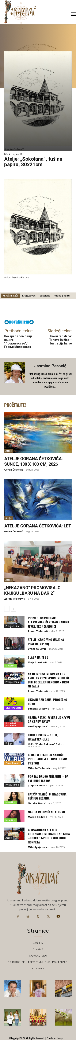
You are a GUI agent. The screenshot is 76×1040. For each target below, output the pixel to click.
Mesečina (10, 665)
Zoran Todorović (14, 598)
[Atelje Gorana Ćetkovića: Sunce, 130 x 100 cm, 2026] (38, 432)
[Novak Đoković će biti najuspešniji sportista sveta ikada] (12, 988)
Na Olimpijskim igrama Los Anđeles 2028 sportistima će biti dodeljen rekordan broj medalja (48, 680)
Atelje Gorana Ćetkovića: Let (37, 525)
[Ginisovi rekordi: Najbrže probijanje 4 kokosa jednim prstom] (14, 759)
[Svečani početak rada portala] (38, 1017)
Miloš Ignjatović (38, 726)
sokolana (45, 295)
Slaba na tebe (38, 657)
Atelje (8, 450)
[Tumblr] (38, 916)
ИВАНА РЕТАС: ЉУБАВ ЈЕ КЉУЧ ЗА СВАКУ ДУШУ (49, 719)
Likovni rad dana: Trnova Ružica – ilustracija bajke (60, 339)
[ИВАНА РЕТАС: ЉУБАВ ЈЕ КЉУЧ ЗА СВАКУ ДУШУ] (14, 721)
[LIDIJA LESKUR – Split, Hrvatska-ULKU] (14, 739)
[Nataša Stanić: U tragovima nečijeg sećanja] (14, 798)
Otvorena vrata (13, 707)
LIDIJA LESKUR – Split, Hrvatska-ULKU (43, 737)
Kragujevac (28, 295)
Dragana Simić (37, 648)
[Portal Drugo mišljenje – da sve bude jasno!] (14, 780)
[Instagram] (28, 916)
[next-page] (13, 609)
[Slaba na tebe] (14, 661)
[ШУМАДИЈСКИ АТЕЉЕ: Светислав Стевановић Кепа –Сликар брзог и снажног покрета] (14, 834)
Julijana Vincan (37, 785)
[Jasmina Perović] (15, 376)
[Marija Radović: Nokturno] (14, 816)
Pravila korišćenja (55, 1038)
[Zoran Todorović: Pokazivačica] (63, 988)
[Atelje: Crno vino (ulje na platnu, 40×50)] (14, 643)
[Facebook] (18, 916)
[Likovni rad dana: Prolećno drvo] (14, 703)
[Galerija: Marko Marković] (63, 1017)
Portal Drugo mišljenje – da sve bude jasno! (48, 778)
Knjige (8, 743)
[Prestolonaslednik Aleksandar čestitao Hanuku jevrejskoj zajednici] (14, 622)
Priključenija (12, 626)
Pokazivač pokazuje (10, 724)
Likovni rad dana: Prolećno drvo (47, 701)
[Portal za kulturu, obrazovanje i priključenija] (20, 12)
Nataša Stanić (37, 803)
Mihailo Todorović (39, 768)
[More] (52, 310)
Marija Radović (37, 816)
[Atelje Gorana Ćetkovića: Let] (38, 499)
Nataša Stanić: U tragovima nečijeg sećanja (47, 796)
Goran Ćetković (13, 469)
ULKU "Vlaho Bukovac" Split (45, 744)
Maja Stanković (37, 662)
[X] (48, 916)
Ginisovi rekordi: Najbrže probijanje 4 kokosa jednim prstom (47, 758)
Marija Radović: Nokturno (46, 812)
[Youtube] (58, 916)
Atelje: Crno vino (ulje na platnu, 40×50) (46, 641)
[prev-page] (7, 609)
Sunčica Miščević (38, 708)
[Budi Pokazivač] (12, 1017)
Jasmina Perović (50, 365)
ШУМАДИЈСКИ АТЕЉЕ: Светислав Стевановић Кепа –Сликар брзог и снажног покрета (49, 835)
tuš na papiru (62, 295)
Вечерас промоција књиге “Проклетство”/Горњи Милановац (18, 341)
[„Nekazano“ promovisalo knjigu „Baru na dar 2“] (38, 561)
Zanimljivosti (12, 763)
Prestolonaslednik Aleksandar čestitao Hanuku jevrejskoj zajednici (48, 622)
